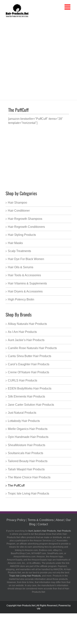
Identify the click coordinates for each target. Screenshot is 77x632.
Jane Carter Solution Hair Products (31, 404)
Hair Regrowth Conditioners (26, 226)
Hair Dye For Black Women (26, 259)
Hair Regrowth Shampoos (25, 218)
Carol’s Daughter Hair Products (28, 364)
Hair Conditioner (19, 210)
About (60, 520)
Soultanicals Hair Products (25, 453)
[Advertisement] (38, 58)
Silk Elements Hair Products (26, 396)
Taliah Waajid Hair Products (26, 469)
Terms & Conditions (41, 520)
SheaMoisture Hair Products (26, 445)
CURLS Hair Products (22, 380)
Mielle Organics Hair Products (27, 428)
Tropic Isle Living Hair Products (28, 493)
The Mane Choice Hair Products (29, 477)
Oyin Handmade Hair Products (28, 436)
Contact (43, 524)
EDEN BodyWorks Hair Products (29, 388)
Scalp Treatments (19, 251)
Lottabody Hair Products (24, 420)
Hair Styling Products (22, 234)
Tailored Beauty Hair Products (27, 461)
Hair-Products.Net (26, 605)
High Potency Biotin (21, 299)
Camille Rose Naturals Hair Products (32, 348)
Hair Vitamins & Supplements (27, 283)
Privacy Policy (16, 520)
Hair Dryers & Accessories (25, 291)
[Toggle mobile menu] (67, 7)
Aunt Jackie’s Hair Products (26, 340)
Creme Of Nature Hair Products (28, 372)
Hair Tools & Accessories (24, 275)
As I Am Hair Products (22, 331)
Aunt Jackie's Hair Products (42, 531)
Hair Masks (15, 243)
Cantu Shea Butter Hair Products (29, 356)
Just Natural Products (22, 412)
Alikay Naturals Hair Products (27, 323)
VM (38, 608)
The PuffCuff (16, 485)
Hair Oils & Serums (20, 267)
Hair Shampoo (17, 202)
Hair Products (64, 531)
